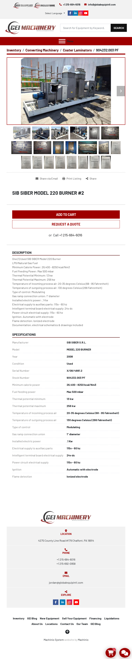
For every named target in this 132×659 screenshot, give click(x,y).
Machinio (83, 639)
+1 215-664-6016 (71, 4)
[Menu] (62, 41)
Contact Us (67, 623)
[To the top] (67, 632)
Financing (95, 618)
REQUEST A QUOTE (66, 224)
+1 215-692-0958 (66, 563)
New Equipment (49, 618)
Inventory (18, 618)
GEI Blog (32, 618)
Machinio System (54, 639)
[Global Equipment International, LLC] (66, 517)
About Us (37, 623)
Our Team (82, 623)
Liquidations (111, 618)
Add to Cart (66, 214)
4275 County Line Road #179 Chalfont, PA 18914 (66, 540)
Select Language (53, 13)
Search (119, 27)
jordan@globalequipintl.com (66, 582)
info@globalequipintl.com (102, 4)
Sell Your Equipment (74, 618)
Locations (51, 623)
